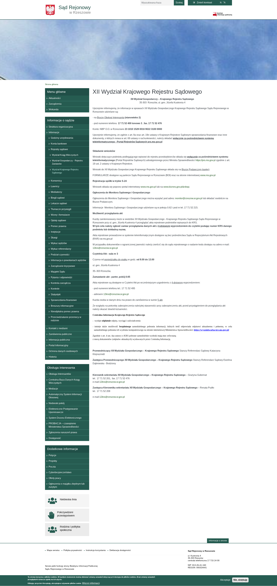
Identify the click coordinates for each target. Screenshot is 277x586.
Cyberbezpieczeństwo (60, 472)
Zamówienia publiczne (60, 334)
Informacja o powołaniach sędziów (68, 260)
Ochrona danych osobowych (63, 351)
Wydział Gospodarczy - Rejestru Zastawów (67, 162)
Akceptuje (225, 580)
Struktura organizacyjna (61, 127)
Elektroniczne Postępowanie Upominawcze (63, 410)
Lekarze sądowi (59, 203)
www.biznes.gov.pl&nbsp (176, 187)
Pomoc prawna (58, 226)
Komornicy (56, 181)
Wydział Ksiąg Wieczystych (65, 155)
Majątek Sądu (58, 271)
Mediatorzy (56, 192)
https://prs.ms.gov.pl (205, 160)
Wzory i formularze (60, 215)
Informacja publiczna (59, 340)
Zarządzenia (55, 104)
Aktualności (55, 98)
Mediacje (53, 388)
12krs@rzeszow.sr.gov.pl (105, 248)
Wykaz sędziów (59, 243)
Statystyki (56, 294)
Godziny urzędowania (62, 138)
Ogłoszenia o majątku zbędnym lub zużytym (67, 485)
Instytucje (55, 232)
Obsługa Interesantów (60, 374)
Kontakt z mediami (58, 328)
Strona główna (51, 84)
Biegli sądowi (58, 198)
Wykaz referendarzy (61, 249)
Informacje (54, 132)
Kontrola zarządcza (61, 283)
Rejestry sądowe (59, 149)
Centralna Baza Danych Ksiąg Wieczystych (64, 381)
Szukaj (179, 2)
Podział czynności (60, 254)
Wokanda (53, 109)
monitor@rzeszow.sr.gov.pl (188, 198)
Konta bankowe (59, 143)
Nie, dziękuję (240, 580)
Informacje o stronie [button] (218, 541)
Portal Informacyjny (58, 345)
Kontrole (55, 288)
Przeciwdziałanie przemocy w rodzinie (66, 318)
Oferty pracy (55, 478)
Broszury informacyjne (62, 306)
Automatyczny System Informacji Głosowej (65, 396)
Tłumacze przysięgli (61, 209)
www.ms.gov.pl (208, 175)
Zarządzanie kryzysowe (63, 266)
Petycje (52, 455)
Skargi (54, 237)
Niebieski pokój (56, 403)
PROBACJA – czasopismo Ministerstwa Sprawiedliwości (64, 425)
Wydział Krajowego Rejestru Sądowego (65, 171)
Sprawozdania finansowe (64, 300)
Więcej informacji (91, 583)
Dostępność (55, 438)
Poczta (52, 467)
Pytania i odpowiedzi (61, 277)
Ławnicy (55, 186)
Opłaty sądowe (58, 220)
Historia (53, 357)
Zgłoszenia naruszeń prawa (63, 432)
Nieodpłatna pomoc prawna (65, 311)
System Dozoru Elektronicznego (65, 418)
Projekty (53, 461)
